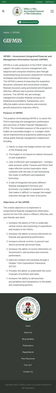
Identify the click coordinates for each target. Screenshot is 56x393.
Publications (28, 345)
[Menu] (52, 11)
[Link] (28, 11)
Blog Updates (28, 339)
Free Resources (28, 358)
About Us (28, 332)
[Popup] (3, 11)
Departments (28, 352)
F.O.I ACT (28, 365)
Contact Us (28, 371)
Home (28, 326)
